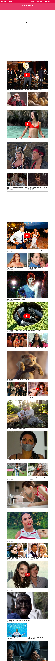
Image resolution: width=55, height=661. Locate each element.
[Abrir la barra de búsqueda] (54, 1)
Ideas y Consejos (48, 1)
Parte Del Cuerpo (39, 1)
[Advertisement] (27, 16)
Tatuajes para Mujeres (6, 1)
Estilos (32, 1)
